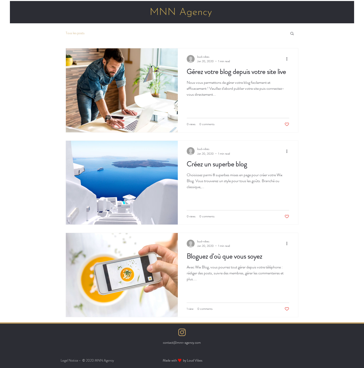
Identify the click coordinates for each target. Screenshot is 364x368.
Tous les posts (75, 33)
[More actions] (288, 59)
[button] (292, 33)
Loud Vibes (194, 360)
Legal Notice (69, 360)
